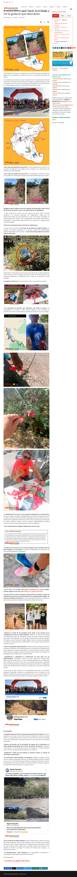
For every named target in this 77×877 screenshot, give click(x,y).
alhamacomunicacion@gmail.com (62, 105)
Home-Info (23, 6)
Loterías (56, 29)
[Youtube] (7, 2)
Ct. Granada (64, 30)
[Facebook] (4, 2)
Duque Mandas (58, 32)
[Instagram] (12, 2)
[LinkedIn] (48, 22)
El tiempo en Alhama (60, 27)
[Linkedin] (9, 2)
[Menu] (71, 9)
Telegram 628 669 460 (61, 23)
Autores (56, 43)
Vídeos (56, 22)
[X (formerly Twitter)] (44, 22)
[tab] (55, 16)
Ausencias (57, 20)
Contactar (56, 25)
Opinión (15, 17)
